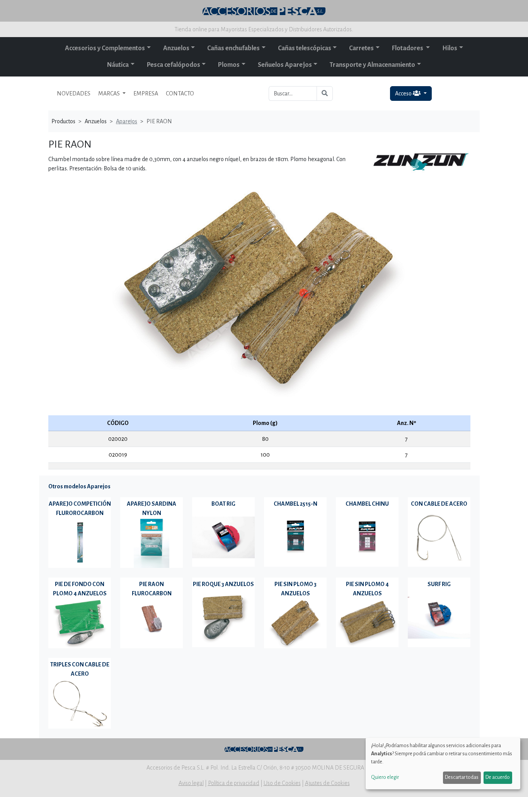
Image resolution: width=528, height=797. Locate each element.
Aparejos (126, 121)
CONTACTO (180, 93)
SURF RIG (439, 584)
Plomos (229, 64)
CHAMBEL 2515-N (295, 504)
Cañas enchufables (233, 48)
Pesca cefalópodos (173, 64)
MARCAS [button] (109, 93)
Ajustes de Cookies (327, 783)
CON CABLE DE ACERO (439, 504)
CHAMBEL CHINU (367, 504)
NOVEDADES (73, 93)
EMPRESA (145, 93)
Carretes (361, 48)
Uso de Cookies (282, 783)
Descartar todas (462, 777)
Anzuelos (176, 48)
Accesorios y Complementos (105, 48)
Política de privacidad (233, 783)
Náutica (118, 64)
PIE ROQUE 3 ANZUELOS (223, 584)
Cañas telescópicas (304, 48)
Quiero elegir (385, 777)
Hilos (449, 48)
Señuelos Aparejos (285, 64)
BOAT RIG (223, 504)
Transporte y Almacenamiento (372, 64)
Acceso (404, 93)
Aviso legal (191, 783)
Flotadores (408, 48)
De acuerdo (497, 777)
